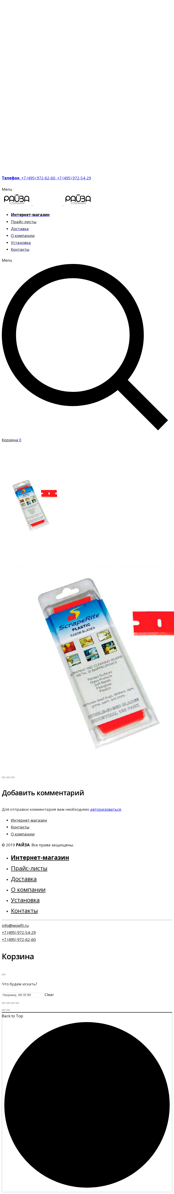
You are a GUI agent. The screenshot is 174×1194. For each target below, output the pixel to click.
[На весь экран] (12, 1003)
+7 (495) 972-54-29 (19, 932)
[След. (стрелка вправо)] (8, 1010)
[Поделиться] (8, 1003)
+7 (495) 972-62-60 (19, 939)
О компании (23, 834)
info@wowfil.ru (15, 925)
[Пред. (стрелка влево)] (3, 1010)
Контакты (20, 827)
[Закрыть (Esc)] (3, 1003)
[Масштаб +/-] (17, 1003)
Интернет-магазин (29, 820)
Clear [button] (49, 994)
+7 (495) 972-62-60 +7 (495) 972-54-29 (46, 178)
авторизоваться (105, 809)
